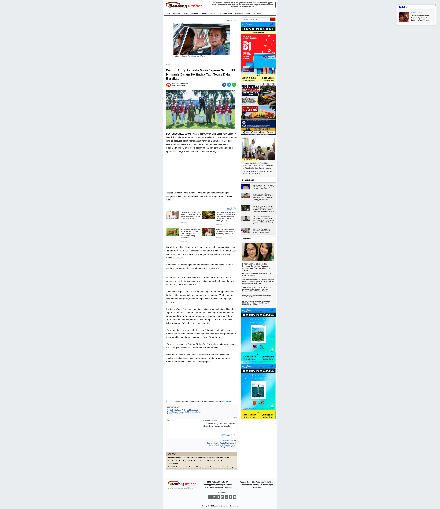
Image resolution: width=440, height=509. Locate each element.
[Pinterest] (218, 497)
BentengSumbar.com (219, 506)
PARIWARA (257, 13)
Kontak (219, 485)
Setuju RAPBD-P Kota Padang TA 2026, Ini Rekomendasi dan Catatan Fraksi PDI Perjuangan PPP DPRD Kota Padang (256, 289)
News (186, 13)
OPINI (248, 13)
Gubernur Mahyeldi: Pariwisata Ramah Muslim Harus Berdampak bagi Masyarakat (199, 457)
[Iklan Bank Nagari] (258, 363)
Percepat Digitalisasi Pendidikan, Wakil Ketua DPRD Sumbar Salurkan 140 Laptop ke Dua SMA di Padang (258, 165)
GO (273, 19)
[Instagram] (222, 497)
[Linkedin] (226, 497)
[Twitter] (214, 497)
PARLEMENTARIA (225, 13)
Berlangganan (209, 485)
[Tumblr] (230, 497)
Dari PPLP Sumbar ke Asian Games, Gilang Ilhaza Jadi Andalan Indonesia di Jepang (200, 467)
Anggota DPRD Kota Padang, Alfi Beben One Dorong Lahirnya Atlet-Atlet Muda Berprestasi (263, 186)
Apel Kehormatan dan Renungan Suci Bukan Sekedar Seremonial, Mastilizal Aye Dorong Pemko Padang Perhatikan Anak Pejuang (263, 209)
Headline (177, 13)
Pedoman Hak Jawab (249, 485)
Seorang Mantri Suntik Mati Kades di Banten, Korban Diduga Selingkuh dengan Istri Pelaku (221, 445)
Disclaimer (227, 485)
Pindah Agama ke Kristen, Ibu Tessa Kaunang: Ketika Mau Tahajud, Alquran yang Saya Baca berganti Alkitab (257, 267)
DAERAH (213, 13)
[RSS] (234, 497)
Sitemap (227, 487)
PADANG (204, 13)
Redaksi (243, 482)
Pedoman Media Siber (264, 482)
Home (168, 13)
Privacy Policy (210, 487)
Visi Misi (220, 487)
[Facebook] (210, 497)
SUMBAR (194, 13)
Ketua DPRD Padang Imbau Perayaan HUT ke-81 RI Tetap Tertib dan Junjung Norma (262, 230)
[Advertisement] (201, 170)
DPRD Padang (212, 482)
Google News (226, 401)
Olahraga (239, 13)
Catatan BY (223, 482)
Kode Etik (250, 482)
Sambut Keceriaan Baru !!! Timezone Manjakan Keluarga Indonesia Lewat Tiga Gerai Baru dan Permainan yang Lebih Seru (258, 281)
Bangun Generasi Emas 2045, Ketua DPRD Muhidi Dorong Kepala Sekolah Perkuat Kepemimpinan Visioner (256, 303)
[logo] (182, 485)
